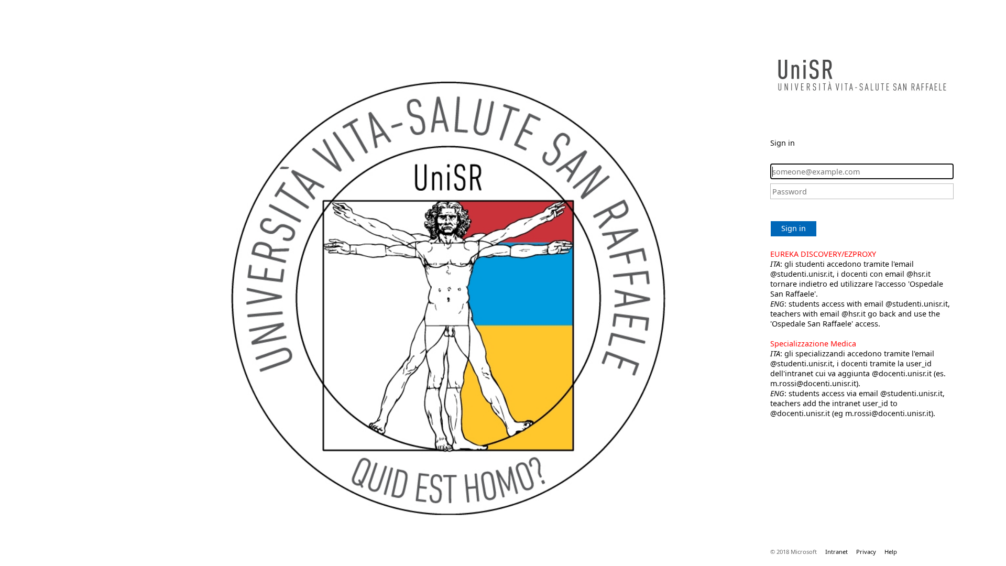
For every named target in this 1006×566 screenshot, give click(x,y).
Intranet (836, 552)
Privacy (866, 552)
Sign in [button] (793, 228)
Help (890, 552)
